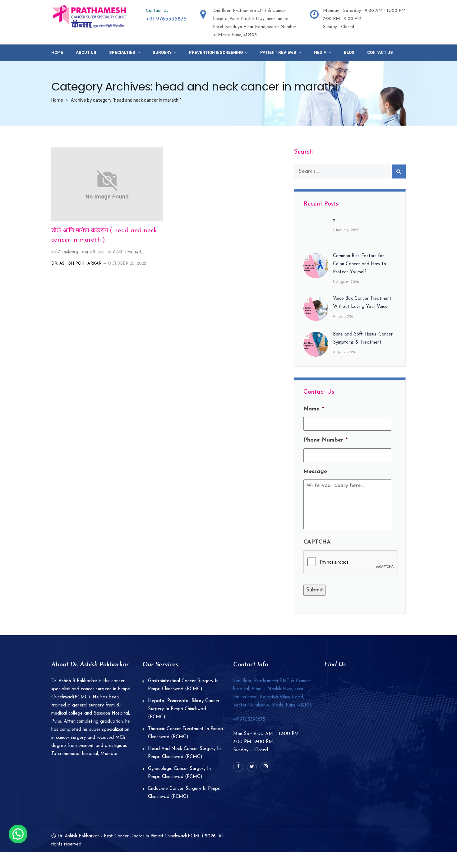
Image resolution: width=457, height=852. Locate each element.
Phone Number (325, 440)
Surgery (162, 52)
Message (315, 472)
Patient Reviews (278, 52)
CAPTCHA (317, 542)
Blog (349, 52)
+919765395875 (249, 719)
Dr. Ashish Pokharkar (76, 264)
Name (313, 409)
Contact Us (380, 52)
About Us (86, 52)
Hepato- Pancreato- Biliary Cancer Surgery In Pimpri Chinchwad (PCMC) (183, 709)
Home (57, 52)
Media (320, 52)
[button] (18, 834)
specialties (122, 52)
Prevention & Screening (216, 52)
